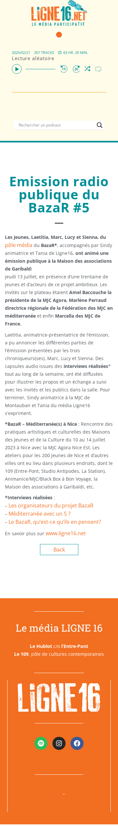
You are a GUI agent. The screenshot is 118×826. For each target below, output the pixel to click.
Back (59, 549)
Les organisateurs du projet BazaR (51, 505)
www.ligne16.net (66, 533)
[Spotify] (41, 743)
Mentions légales (40, 793)
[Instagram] (59, 743)
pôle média (18, 245)
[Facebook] (77, 743)
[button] (59, 34)
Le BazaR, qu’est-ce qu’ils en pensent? (55, 521)
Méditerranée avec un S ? (39, 513)
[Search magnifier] (99, 125)
